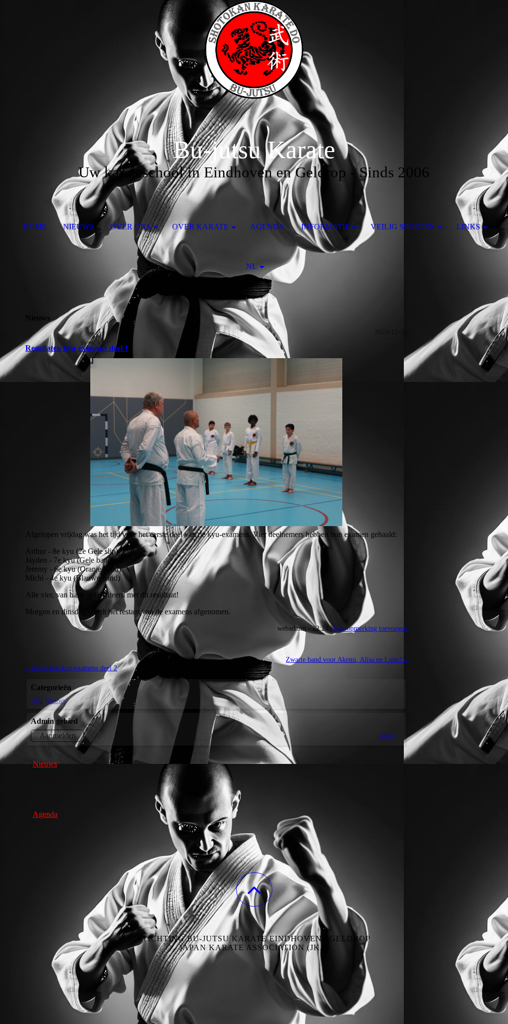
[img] (254, 49)
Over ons (130, 226)
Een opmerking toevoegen (370, 628)
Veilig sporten (403, 226)
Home (35, 226)
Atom (386, 735)
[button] (254, 889)
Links (468, 226)
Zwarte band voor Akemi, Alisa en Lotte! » (346, 659)
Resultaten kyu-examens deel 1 (76, 348)
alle (36, 700)
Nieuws (78, 226)
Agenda (267, 226)
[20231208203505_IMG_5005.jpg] (216, 442)
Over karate (200, 226)
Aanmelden (57, 735)
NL (251, 266)
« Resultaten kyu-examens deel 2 (71, 668)
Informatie (325, 226)
